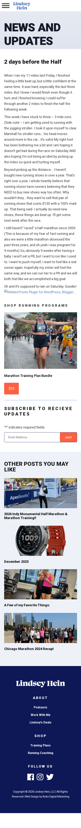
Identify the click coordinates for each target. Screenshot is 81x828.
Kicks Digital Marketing (56, 796)
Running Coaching (40, 753)
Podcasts (40, 707)
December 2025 (16, 562)
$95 (11, 388)
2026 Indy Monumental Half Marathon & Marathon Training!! (35, 516)
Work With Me (40, 715)
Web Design (32, 796)
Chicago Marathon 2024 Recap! (29, 649)
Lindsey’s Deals (40, 722)
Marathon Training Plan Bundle (28, 376)
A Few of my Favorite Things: (27, 605)
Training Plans (40, 745)
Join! (68, 437)
